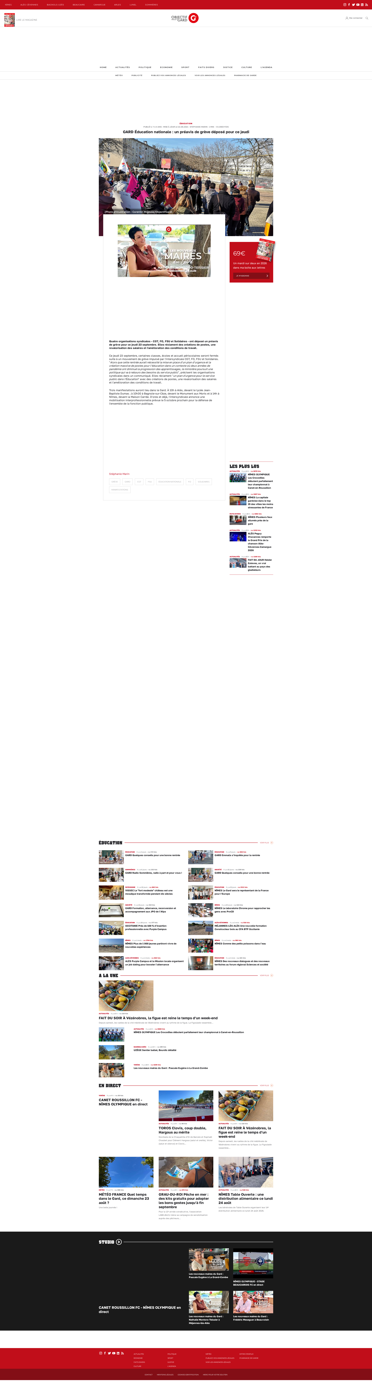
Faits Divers (206, 67)
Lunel (133, 5)
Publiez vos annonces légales (168, 75)
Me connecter (356, 18)
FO (189, 482)
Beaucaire (79, 5)
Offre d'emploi (246, 1354)
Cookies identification (188, 1375)
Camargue (99, 5)
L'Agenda (266, 67)
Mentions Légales (165, 1375)
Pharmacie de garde (245, 75)
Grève (114, 482)
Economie (166, 67)
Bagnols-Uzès (55, 5)
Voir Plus (264, 843)
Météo (119, 75)
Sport (185, 67)
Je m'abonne (242, 276)
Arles (117, 5)
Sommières (151, 5)
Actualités (122, 67)
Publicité (137, 75)
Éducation (186, 123)
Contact (149, 1375)
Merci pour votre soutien (215, 1375)
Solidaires (204, 482)
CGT (139, 482)
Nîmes (8, 5)
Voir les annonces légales (210, 75)
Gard (127, 482)
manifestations (119, 490)
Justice (228, 67)
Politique (145, 67)
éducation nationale (170, 482)
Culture (246, 67)
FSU (150, 482)
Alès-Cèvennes (29, 5)
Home (103, 67)
